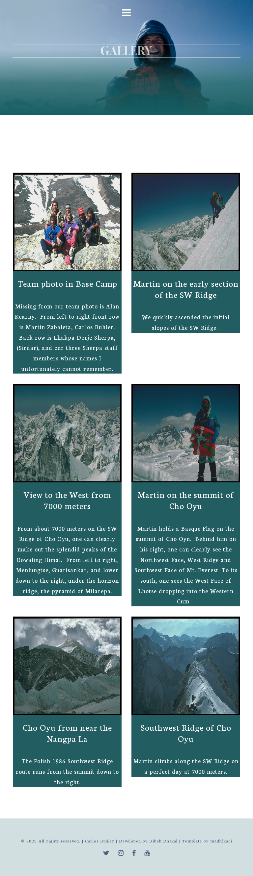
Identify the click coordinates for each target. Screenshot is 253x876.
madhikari (221, 840)
